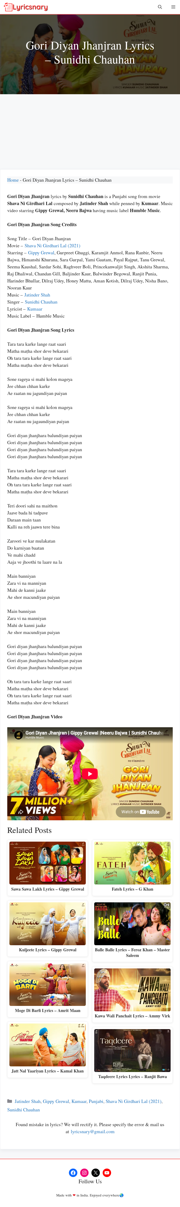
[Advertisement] (90, 129)
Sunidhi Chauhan (41, 302)
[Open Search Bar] (160, 7)
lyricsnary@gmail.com (93, 1131)
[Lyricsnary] (25, 7)
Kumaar (34, 309)
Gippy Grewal (41, 252)
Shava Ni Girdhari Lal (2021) (52, 245)
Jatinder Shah (37, 295)
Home (13, 180)
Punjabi (96, 1101)
